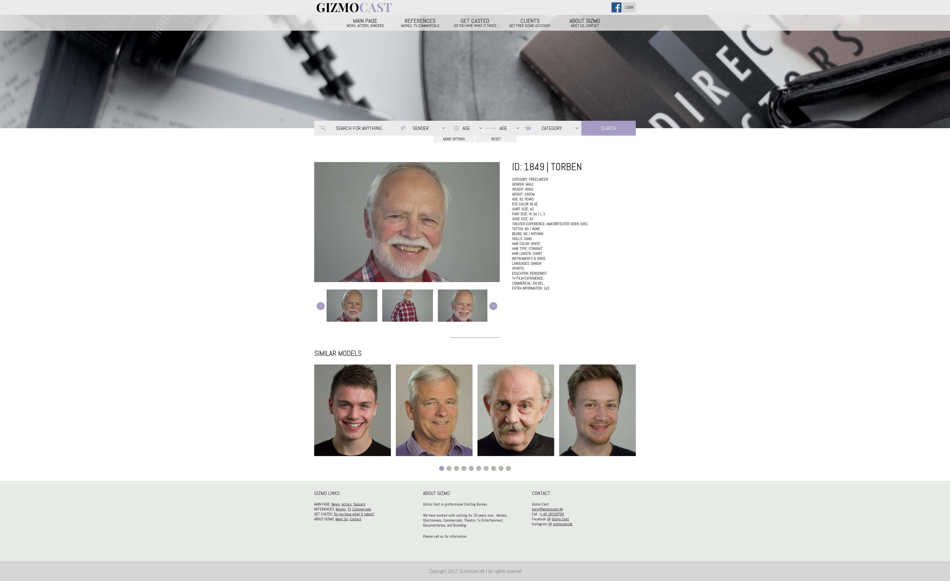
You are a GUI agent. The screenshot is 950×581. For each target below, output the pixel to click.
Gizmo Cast (560, 519)
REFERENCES (420, 22)
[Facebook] (617, 7)
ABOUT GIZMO (585, 22)
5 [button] (471, 468)
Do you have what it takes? (354, 514)
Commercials (361, 509)
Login (629, 7)
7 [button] (486, 468)
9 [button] (501, 468)
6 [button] (478, 468)
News (336, 504)
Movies (341, 509)
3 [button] (456, 468)
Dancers (359, 504)
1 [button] (441, 468)
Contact (355, 519)
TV (349, 509)
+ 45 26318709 (552, 514)
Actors (347, 504)
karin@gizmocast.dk (547, 509)
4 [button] (463, 468)
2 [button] (449, 468)
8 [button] (493, 468)
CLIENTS (529, 22)
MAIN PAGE (365, 22)
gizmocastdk (562, 524)
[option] (352, 410)
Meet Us (341, 519)
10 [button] (508, 468)
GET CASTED (475, 22)
